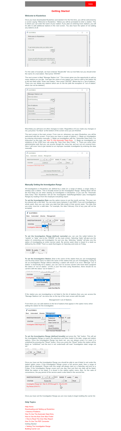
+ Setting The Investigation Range (37, 426)
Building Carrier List (32, 429)
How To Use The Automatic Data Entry (39, 414)
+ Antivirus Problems (32, 412)
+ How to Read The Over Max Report (39, 419)
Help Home (29, 407)
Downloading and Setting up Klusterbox (39, 409)
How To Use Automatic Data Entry (60, 140)
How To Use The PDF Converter (37, 421)
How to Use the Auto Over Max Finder (39, 416)
